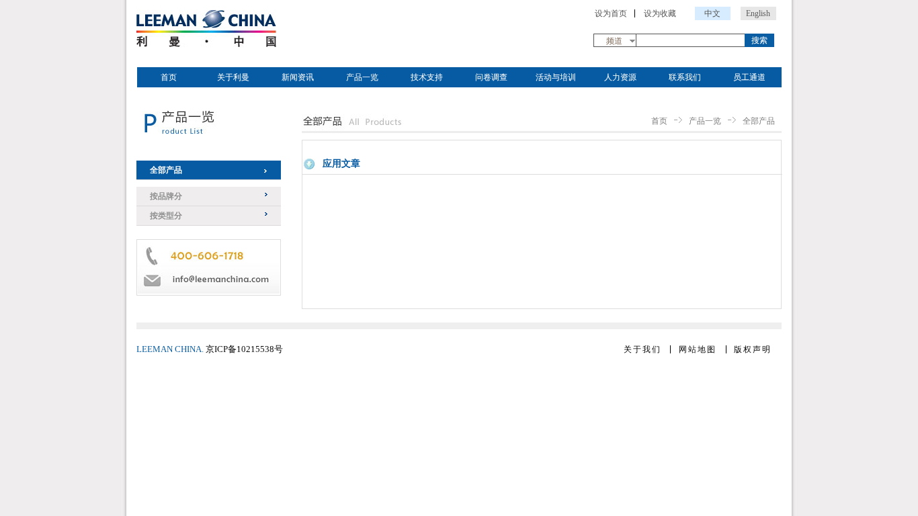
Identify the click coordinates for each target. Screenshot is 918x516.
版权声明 (752, 349)
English (758, 13)
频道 (614, 41)
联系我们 (685, 77)
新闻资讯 (298, 77)
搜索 (759, 40)
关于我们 (642, 349)
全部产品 (166, 170)
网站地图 (697, 349)
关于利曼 (233, 77)
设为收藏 (660, 13)
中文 (712, 13)
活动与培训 (556, 77)
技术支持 (427, 77)
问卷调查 (491, 77)
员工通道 (749, 77)
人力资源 (620, 77)
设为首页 (611, 13)
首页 (169, 77)
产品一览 (362, 77)
